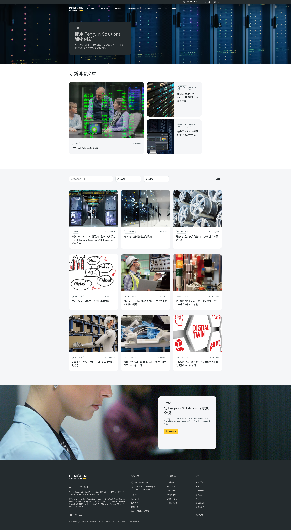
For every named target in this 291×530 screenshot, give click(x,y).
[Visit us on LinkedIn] (71, 515)
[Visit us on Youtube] (80, 515)
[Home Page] (76, 9)
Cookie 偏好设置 (134, 521)
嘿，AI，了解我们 (105, 521)
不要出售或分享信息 (119, 521)
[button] (218, 2)
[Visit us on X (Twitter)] (76, 515)
